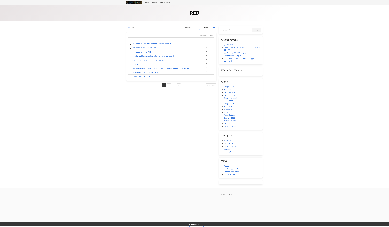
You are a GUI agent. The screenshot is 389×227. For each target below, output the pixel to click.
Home (128, 27)
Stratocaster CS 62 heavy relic (144, 48)
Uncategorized (229, 149)
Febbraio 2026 (229, 92)
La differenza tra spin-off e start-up (146, 72)
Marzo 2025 (229, 112)
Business (227, 141)
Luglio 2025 (228, 101)
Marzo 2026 (229, 90)
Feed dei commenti (231, 172)
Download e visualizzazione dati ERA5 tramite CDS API (153, 44)
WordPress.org (229, 174)
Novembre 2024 (230, 121)
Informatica (228, 143)
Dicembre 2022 (230, 126)
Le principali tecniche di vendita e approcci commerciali (153, 56)
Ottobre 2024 (229, 124)
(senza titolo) (229, 45)
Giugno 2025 (229, 104)
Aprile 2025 (228, 109)
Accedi (226, 166)
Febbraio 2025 (229, 115)
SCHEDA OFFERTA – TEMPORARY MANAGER (149, 60)
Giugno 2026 (229, 87)
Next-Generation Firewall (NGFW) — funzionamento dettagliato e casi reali (161, 68)
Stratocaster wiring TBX (141, 52)
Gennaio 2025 (229, 118)
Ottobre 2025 (229, 95)
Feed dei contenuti (231, 169)
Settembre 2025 (230, 98)
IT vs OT (135, 64)
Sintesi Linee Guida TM (141, 77)
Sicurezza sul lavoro (232, 146)
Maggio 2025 (229, 107)
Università (228, 152)
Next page (211, 85)
